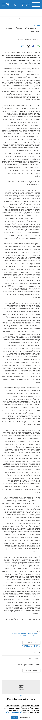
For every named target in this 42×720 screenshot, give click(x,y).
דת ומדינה (23, 636)
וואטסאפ (38, 47)
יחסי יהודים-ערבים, (33, 636)
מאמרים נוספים (31, 670)
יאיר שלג (21, 39)
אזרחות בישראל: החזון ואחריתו (29, 665)
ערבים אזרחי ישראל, (33, 633)
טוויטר (28, 47)
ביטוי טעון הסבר (34, 658)
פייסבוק (33, 47)
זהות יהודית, (15, 633)
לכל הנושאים (31, 643)
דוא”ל (23, 47)
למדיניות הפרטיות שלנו (14, 712)
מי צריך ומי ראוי (34, 652)
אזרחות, (23, 633)
